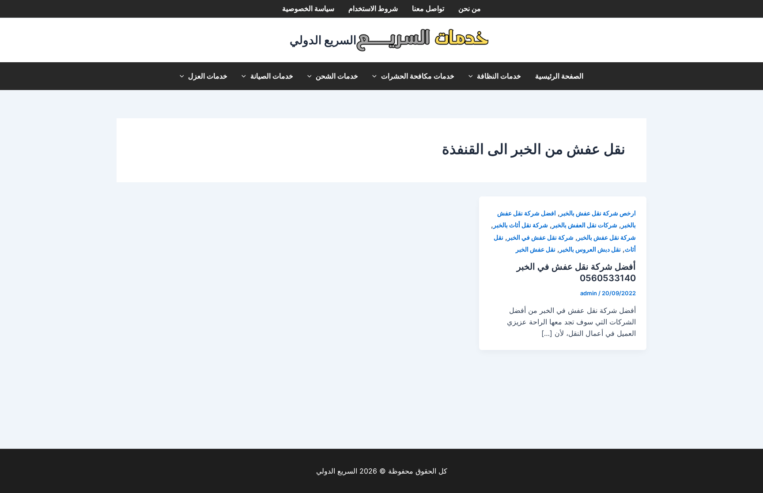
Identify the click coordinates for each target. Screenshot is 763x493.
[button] (472, 76)
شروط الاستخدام (373, 8)
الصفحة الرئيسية (559, 76)
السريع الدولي (323, 40)
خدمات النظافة (499, 76)
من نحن (469, 8)
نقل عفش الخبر (535, 249)
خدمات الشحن (337, 76)
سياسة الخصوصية (308, 8)
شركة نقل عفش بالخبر (607, 237)
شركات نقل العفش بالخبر (584, 225)
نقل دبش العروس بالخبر (590, 249)
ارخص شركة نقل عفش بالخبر (598, 213)
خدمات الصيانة (271, 76)
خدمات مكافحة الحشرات (417, 76)
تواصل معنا (428, 8)
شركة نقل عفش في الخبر (540, 237)
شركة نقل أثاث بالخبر (520, 225)
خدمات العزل (207, 76)
